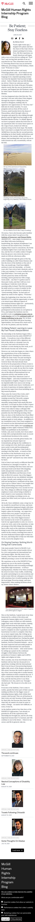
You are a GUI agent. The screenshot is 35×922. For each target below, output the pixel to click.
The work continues (9, 753)
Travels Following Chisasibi (13, 812)
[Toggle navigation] (31, 3)
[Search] (24, 4)
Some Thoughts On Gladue (13, 841)
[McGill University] (8, 3)
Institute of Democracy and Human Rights (16, 237)
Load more (16, 850)
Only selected (16, 919)
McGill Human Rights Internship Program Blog (16, 13)
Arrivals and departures (10, 750)
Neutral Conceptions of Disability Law (15, 782)
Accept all (5, 919)
